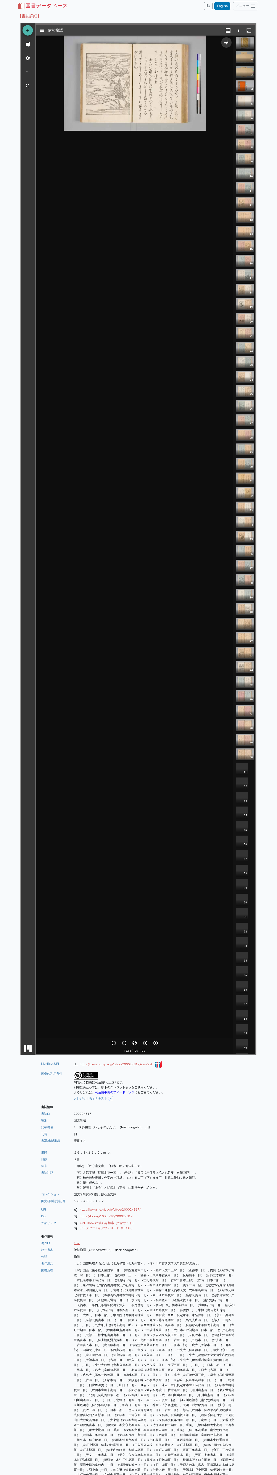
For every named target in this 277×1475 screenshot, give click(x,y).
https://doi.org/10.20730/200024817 (106, 1216)
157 (77, 1243)
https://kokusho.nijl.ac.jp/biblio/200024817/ (110, 1209)
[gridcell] (42, 5)
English (222, 6)
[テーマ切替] (208, 6)
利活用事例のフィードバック (114, 1092)
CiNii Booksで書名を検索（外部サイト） (107, 1223)
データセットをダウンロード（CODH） (107, 1228)
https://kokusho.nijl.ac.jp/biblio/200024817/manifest (116, 1064)
